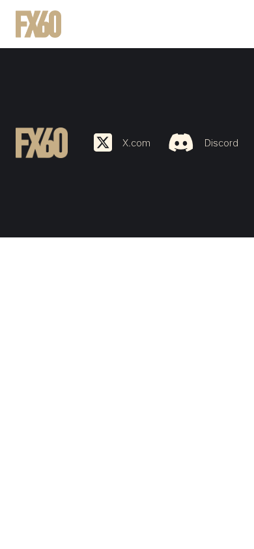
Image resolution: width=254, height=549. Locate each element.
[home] (38, 24)
